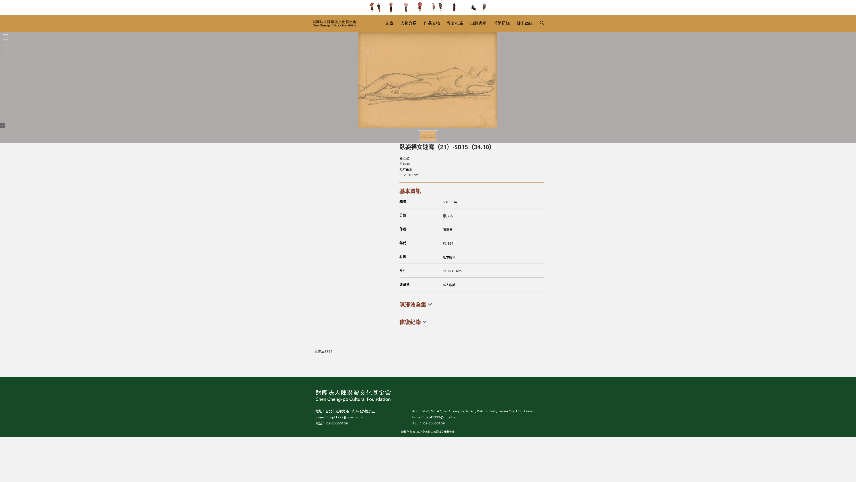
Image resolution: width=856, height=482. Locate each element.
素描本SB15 (324, 351)
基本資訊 (410, 191)
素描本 (448, 216)
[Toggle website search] (542, 23)
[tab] (471, 304)
